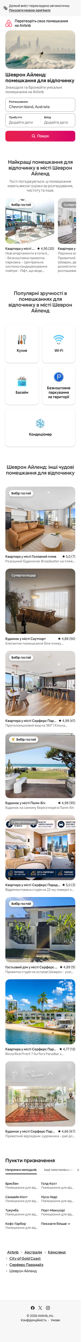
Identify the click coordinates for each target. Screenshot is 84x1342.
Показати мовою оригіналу (30, 10)
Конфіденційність (34, 1320)
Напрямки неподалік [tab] (21, 1170)
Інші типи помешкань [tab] (59, 1170)
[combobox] (40, 106)
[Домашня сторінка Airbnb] (8, 23)
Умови (55, 1320)
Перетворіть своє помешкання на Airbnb (41, 23)
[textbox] (23, 122)
